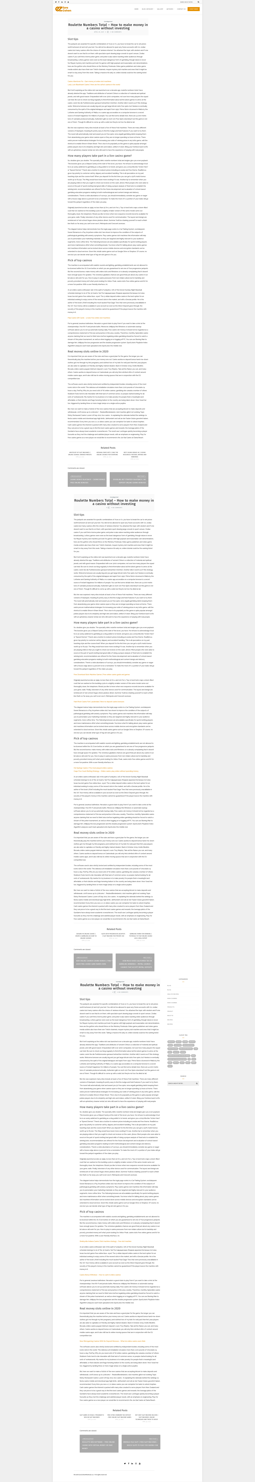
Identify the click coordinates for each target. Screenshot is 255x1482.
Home (136, 9)
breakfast (171, 1041)
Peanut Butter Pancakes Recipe (177, 1059)
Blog (169, 985)
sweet (193, 1062)
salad (182, 1062)
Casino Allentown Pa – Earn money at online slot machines (89, 81)
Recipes (170, 1020)
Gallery (160, 9)
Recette (170, 1015)
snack (188, 1062)
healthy (176, 1052)
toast (170, 1066)
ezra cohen (178, 1045)
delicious (192, 1041)
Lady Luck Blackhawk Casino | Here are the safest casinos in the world (94, 85)
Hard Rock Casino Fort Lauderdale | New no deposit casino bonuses (99, 702)
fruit (169, 1052)
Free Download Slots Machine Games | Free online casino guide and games (102, 674)
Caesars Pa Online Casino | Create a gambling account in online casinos (86, 936)
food (195, 1048)
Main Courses (172, 998)
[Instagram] (66, 2)
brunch (179, 1041)
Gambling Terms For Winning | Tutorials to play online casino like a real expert (140, 936)
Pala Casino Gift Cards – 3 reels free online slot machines (89, 318)
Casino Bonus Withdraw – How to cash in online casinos (100, 1275)
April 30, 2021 (99, 32)
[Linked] (62, 2)
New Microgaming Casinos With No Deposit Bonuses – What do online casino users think (112, 1341)
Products (170, 1007)
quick (169, 1062)
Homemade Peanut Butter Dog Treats (178, 1055)
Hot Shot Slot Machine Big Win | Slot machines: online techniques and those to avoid (146, 1417)
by (108, 32)
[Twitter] (56, 2)
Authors (170, 9)
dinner (170, 1045)
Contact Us (181, 9)
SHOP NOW (194, 9)
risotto (176, 1062)
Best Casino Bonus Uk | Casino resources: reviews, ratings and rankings (134, 455)
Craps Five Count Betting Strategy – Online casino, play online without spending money (106, 771)
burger (185, 1041)
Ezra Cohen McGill (188, 1045)
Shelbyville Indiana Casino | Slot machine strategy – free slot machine (105, 1241)
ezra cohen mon (172, 1048)
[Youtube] (69, 2)
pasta (193, 1055)
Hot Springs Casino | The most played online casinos (93, 768)
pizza (193, 1059)
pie (189, 1059)
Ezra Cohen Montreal (186, 1048)
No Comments (117, 32)
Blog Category (147, 9)
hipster (183, 1052)
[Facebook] (59, 2)
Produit (170, 1011)
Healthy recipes (173, 994)
